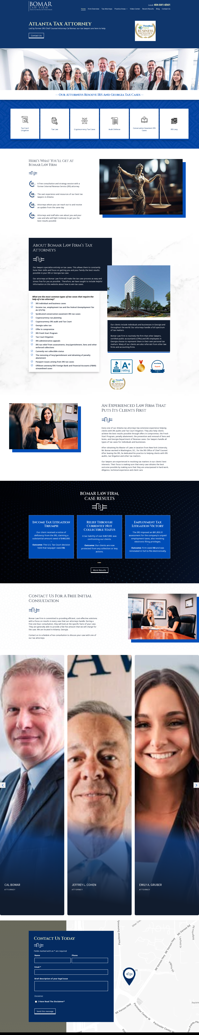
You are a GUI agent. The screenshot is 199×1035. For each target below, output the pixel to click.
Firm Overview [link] (93, 9)
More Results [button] (99, 570)
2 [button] (99, 562)
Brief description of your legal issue (51, 978)
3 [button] (100, 562)
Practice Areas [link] (120, 9)
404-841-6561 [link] (162, 4)
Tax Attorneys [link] (106, 9)
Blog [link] (158, 9)
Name (37, 955)
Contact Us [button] (36, 35)
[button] (2, 785)
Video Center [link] (135, 9)
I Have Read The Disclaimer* (51, 1001)
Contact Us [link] (166, 9)
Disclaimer (38, 996)
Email (37, 967)
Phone (75, 955)
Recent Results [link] (148, 9)
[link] (40, 6)
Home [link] (83, 9)
